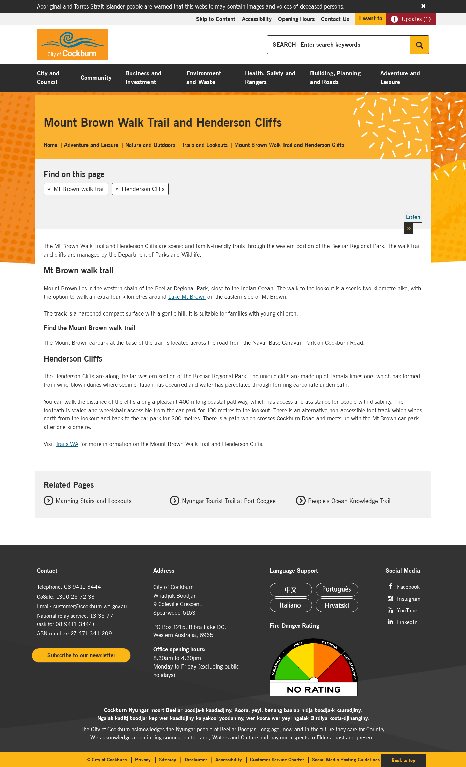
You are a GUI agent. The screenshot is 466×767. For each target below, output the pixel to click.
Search (419, 45)
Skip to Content (215, 19)
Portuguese (337, 590)
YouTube (407, 610)
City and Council (48, 78)
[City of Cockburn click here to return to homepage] (72, 46)
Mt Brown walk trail (79, 189)
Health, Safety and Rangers (270, 78)
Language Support (294, 570)
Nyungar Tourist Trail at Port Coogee (229, 500)
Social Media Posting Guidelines (346, 759)
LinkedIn (407, 621)
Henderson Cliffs (143, 189)
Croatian (337, 605)
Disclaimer (196, 759)
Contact (47, 570)
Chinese (291, 590)
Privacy (143, 759)
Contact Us (335, 19)
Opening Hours (296, 19)
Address (163, 570)
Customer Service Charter (277, 759)
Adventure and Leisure (400, 78)
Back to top (409, 760)
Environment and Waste (203, 78)
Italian (291, 605)
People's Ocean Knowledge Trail (349, 500)
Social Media (402, 570)
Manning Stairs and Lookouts (94, 500)
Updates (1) (416, 19)
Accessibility (257, 19)
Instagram (408, 598)
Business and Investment (143, 78)
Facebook (408, 586)
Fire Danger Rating (294, 625)
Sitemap (167, 759)
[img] (323, 667)
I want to (370, 18)
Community (96, 77)
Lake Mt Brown (187, 296)
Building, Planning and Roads (335, 78)
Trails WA (67, 444)
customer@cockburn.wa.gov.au (90, 606)
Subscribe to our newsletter (81, 655)
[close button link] (423, 6)
